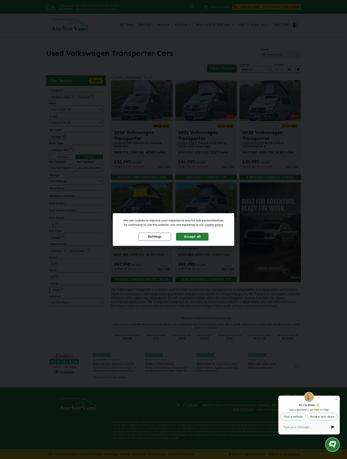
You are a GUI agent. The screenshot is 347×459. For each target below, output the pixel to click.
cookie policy (214, 225)
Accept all (192, 237)
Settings (154, 237)
